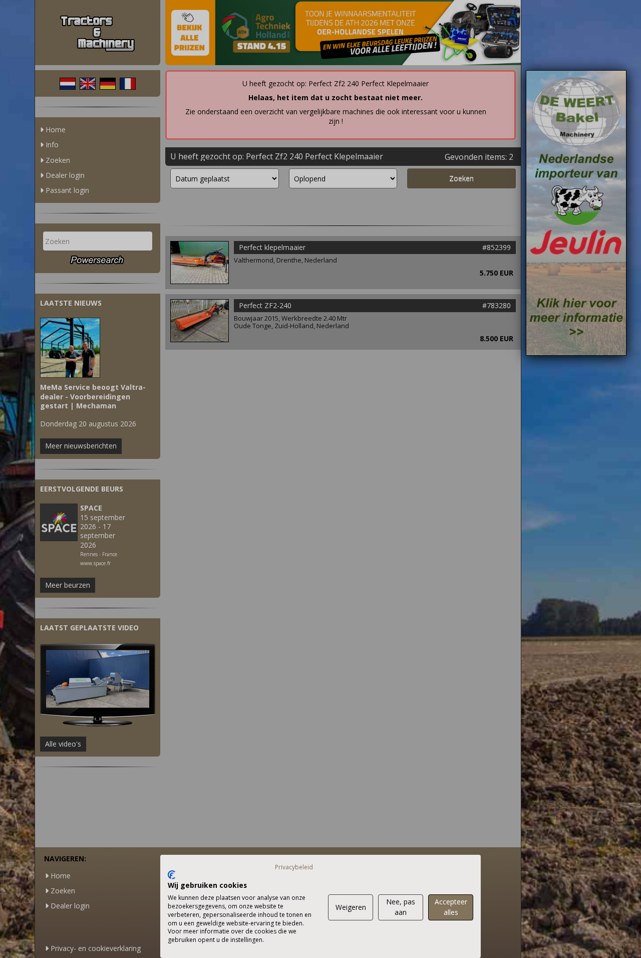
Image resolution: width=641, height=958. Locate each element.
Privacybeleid (294, 867)
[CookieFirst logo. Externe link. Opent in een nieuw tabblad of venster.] (171, 874)
